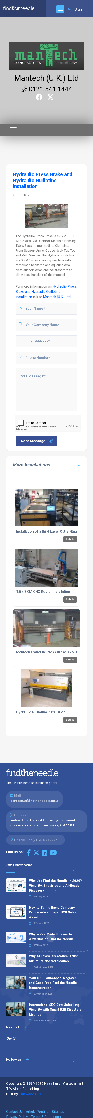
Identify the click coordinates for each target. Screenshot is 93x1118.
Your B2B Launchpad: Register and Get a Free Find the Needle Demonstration (53, 983)
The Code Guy (30, 1094)
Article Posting (37, 1112)
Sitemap (58, 1112)
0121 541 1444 (49, 89)
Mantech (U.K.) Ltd (46, 78)
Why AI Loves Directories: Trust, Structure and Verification (54, 958)
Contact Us (14, 1112)
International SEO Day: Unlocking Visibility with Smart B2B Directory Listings (55, 1009)
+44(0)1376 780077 (42, 840)
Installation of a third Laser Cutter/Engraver (50, 531)
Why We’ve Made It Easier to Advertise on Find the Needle (51, 936)
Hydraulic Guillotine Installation (40, 712)
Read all (13, 1027)
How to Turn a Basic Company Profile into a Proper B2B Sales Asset (52, 912)
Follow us (14, 1059)
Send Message (33, 441)
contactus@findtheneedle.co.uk (34, 801)
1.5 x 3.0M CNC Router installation (43, 592)
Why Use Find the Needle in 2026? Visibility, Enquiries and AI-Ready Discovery (55, 885)
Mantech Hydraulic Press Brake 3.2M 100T (49, 652)
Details (70, 539)
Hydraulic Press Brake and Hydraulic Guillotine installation (46, 291)
